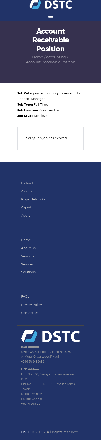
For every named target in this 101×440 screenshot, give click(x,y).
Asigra (25, 215)
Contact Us (29, 313)
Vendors (27, 256)
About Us (28, 248)
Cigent (26, 207)
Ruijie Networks (33, 199)
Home (37, 57)
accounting (56, 57)
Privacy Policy (31, 304)
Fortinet (27, 183)
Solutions (28, 272)
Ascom (26, 191)
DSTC (26, 432)
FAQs (25, 296)
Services (27, 264)
